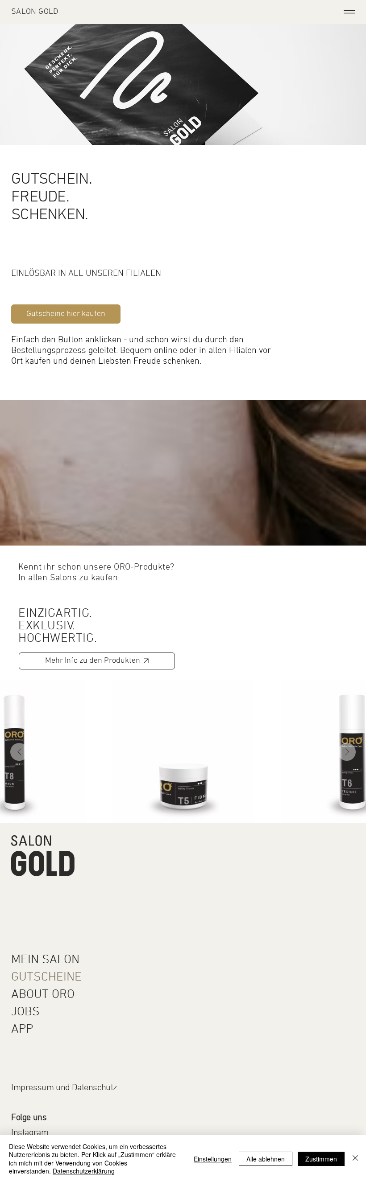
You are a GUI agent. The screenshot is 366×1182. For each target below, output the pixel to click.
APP (22, 1029)
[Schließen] (355, 1158)
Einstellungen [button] (213, 1158)
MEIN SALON (45, 960)
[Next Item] (347, 752)
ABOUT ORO (43, 994)
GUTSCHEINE (46, 977)
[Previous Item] (19, 752)
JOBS (25, 1012)
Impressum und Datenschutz (64, 1088)
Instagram (29, 1133)
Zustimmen (321, 1158)
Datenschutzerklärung (84, 1170)
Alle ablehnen (265, 1158)
